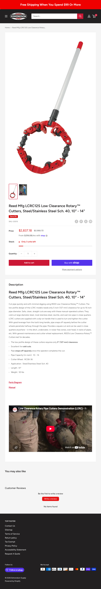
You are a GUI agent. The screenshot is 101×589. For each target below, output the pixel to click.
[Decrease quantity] (21, 253)
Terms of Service (12, 534)
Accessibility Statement (15, 550)
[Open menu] (6, 16)
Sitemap (8, 530)
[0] (94, 16)
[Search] (80, 16)
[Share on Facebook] (76, 221)
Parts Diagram (15, 382)
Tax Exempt (10, 542)
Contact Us (10, 526)
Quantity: (13, 253)
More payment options (72, 269)
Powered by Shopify (12, 581)
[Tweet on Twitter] (86, 221)
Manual (12, 387)
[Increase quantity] (34, 253)
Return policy (11, 538)
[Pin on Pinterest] (81, 221)
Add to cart (29, 263)
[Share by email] (90, 221)
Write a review (50, 499)
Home (7, 28)
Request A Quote (12, 554)
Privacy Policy (11, 546)
